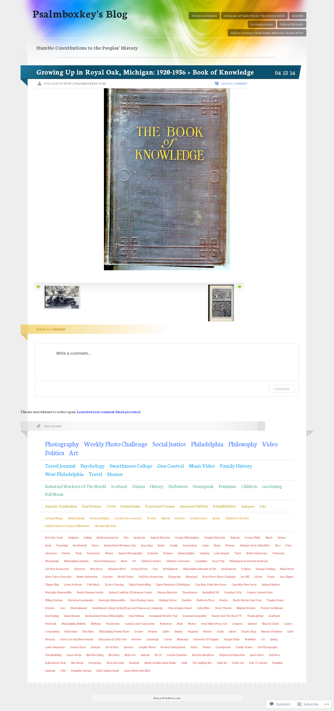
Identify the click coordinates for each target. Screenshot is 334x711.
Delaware (79, 569)
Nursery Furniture (271, 631)
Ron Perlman (136, 616)
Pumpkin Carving (81, 670)
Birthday (96, 623)
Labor (205, 545)
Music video (202, 465)
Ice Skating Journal (262, 24)
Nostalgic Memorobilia (112, 600)
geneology (152, 639)
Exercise (129, 647)
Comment (281, 389)
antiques (248, 506)
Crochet (138, 631)
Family (174, 545)
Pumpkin (277, 663)
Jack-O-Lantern (258, 663)
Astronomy (94, 663)
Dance (95, 545)
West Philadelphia (64, 473)
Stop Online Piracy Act (214, 623)
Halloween (178, 486)
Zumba (178, 631)
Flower (206, 647)
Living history (139, 569)
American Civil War (194, 506)
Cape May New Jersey (244, 584)
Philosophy (242, 443)
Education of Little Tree (112, 639)
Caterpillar (201, 561)
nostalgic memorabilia (58, 592)
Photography (62, 443)
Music (269, 537)
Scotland (119, 486)
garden (179, 518)
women (152, 631)
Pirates (109, 553)
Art (73, 452)
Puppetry (193, 631)
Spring (274, 639)
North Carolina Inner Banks (160, 663)
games (288, 623)
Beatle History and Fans (247, 600)
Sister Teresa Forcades (58, 576)
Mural (165, 518)
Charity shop (248, 631)
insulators (139, 537)
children (249, 486)
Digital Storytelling (140, 584)
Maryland (191, 576)
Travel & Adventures (204, 16)
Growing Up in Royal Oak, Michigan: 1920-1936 (111, 71)
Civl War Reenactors (57, 569)
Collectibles (203, 608)
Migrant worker (246, 608)
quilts (165, 631)
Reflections (71, 631)
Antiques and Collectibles (255, 545)
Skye (277, 545)
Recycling (147, 545)
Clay (155, 569)
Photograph (52, 561)
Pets (126, 537)
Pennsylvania (130, 506)
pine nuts (88, 631)
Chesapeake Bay (105, 525)
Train (78, 553)
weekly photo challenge (116, 443)
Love (63, 608)
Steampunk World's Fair (163, 616)
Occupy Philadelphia (187, 537)
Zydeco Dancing (114, 584)
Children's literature (178, 561)
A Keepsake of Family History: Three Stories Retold (254, 16)
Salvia (194, 647)
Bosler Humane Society (90, 592)
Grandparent (223, 647)
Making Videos (168, 600)
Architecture (199, 518)
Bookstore (166, 623)
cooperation (52, 631)
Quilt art (222, 663)
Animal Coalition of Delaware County (130, 592)
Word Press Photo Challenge (219, 576)
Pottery (66, 553)
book (180, 623)
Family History (236, 465)
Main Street (287, 569)
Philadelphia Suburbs (76, 561)
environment (228, 569)
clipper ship (52, 584)
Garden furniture (177, 655)
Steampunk (203, 486)
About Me (297, 16)
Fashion (246, 569)
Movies (207, 631)
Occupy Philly (253, 537)
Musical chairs (270, 623)
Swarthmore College (131, 465)
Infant (232, 631)
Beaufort (134, 663)
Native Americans (256, 553)
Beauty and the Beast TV (227, 616)
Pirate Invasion (115, 663)
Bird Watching (94, 655)
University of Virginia (206, 639)
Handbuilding (53, 655)
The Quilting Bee (202, 663)
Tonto (237, 553)
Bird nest (114, 655)
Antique (95, 647)
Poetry (151, 518)
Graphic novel (147, 647)
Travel (95, 473)
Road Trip (218, 561)
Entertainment (78, 608)
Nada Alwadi (76, 518)
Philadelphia (207, 443)
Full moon (54, 494)
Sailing (88, 537)
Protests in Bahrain (271, 608)
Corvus (168, 639)
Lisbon (258, 576)
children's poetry (237, 518)
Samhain (50, 670)
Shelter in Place (205, 600)
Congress (237, 623)
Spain (216, 518)
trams (271, 576)
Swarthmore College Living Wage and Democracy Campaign (127, 608)
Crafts (220, 631)
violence (168, 553)
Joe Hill (245, 576)
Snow (48, 545)
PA (134, 561)
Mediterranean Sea (108, 537)
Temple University (214, 537)
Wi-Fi (158, 655)
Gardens (107, 576)
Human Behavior (167, 592)
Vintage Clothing (265, 569)
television (278, 553)
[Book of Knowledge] (167, 276)
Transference (189, 592)
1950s (111, 506)
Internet (252, 623)
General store (78, 647)
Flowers (230, 545)
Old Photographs (267, 647)
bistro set (130, 655)
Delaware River (117, 569)
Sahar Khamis (72, 616)
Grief (290, 631)
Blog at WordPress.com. (167, 698)
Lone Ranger (221, 553)
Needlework (80, 545)
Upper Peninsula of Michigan (173, 584)
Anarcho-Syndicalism (61, 506)
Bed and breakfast (203, 655)
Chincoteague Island (180, 608)
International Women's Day (120, 545)
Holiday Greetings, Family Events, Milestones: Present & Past (267, 33)
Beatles (223, 600)
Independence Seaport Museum (67, 525)
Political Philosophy (291, 24)
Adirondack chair (55, 663)
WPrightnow (170, 569)
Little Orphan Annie (107, 670)
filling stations (54, 600)
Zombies (187, 600)
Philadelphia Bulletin (73, 623)
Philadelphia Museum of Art (199, 569)
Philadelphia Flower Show (114, 631)
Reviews (136, 639)
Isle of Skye (112, 647)
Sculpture (73, 537)
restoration (190, 545)
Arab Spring (52, 616)
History (157, 486)
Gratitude (274, 616)
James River (257, 655)
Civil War (274, 655)
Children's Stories (151, 561)
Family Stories (244, 647)
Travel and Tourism (160, 506)
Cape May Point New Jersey (211, 584)
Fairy (288, 545)
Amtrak (145, 655)
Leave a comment (234, 83)
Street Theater (223, 608)
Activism (152, 553)
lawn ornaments (55, 647)
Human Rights (100, 518)
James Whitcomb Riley (137, 670)
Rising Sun (174, 576)
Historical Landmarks (81, 600)
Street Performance (105, 561)
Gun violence (91, 506)
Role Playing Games (142, 600)
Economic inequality (194, 616)
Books (161, 545)
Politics (54, 452)
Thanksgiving (255, 616)
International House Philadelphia (104, 616)
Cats (262, 506)
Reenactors (93, 553)
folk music (93, 584)
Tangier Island (275, 600)
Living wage (54, 518)
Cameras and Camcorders (139, 623)
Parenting (62, 545)
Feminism (227, 486)
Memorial (182, 639)
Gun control (170, 465)
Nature (282, 537)
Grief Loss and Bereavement (76, 639)
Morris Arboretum (87, 576)
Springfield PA (210, 592)
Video (270, 443)
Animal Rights (186, 553)
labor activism (73, 584)
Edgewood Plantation (232, 655)
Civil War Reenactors (150, 576)
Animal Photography (130, 553)
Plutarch (50, 639)
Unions (138, 486)
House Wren (74, 655)
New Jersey (96, 569)
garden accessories (128, 518)
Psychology (92, 465)
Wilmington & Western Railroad (248, 561)
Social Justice (169, 443)
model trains (126, 576)
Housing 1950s (233, 592)
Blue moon (77, 663)
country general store (260, 592)
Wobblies (250, 639)
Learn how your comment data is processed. (109, 411)
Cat (263, 639)
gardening (272, 486)
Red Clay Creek (54, 537)
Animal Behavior (160, 537)
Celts (63, 670)
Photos (192, 623)
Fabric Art (238, 663)
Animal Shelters (271, 584)
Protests (50, 608)
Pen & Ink (50, 623)
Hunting (204, 553)
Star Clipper (286, 576)
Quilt (184, 663)
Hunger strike (232, 639)
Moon (217, 545)
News (124, 561)
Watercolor (113, 623)
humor (115, 473)
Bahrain (235, 537)
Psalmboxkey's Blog (80, 13)
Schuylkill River (224, 506)
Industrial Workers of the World (75, 486)
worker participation (172, 647)
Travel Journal (60, 465)
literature (51, 553)
